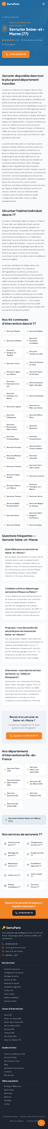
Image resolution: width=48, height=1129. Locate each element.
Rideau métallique (11, 997)
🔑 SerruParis (11, 927)
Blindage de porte (11, 976)
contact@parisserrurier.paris (15, 948)
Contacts (8, 1072)
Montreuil (8, 1093)
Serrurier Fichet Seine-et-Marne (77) (24, 820)
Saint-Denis (9, 1090)
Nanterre (7, 1097)
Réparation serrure (11, 983)
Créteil (6, 1104)
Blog (6, 1064)
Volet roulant (9, 994)
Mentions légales (16, 1121)
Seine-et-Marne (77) (12, 1040)
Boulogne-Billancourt (12, 1086)
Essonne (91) (9, 1029)
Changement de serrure (13, 973)
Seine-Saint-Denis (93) (13, 1022)
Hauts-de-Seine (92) (12, 1018)
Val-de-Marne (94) (12, 1026)
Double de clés (10, 980)
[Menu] (43, 3)
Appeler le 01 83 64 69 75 (25, 735)
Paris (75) (8, 1015)
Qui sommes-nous (11, 1061)
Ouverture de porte (12, 969)
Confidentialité (32, 1121)
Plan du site (9, 1075)
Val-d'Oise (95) (10, 1036)
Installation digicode (12, 987)
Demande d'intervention (14, 1068)
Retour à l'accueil (12, 17)
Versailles (8, 1100)
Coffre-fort (8, 990)
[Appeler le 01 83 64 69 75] (41, 1123)
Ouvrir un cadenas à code (14, 1054)
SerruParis (11, 3)
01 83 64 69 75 (18, 54)
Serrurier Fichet (10, 1001)
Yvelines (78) (9, 1033)
